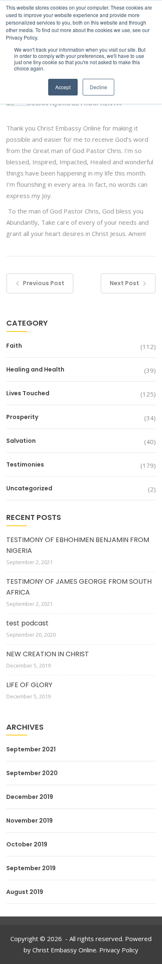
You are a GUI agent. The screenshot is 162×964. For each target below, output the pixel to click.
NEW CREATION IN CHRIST (47, 654)
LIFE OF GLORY (29, 685)
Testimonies (25, 464)
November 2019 (29, 820)
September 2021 (31, 749)
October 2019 (26, 844)
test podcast (27, 623)
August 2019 (24, 892)
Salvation (21, 441)
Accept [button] (63, 86)
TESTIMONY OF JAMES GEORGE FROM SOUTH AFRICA (79, 587)
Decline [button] (98, 86)
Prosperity (22, 417)
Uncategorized (29, 488)
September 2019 (31, 868)
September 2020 (32, 773)
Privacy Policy (118, 950)
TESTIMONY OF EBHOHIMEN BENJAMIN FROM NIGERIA (77, 545)
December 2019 (29, 797)
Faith (14, 345)
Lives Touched (27, 393)
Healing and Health (35, 369)
